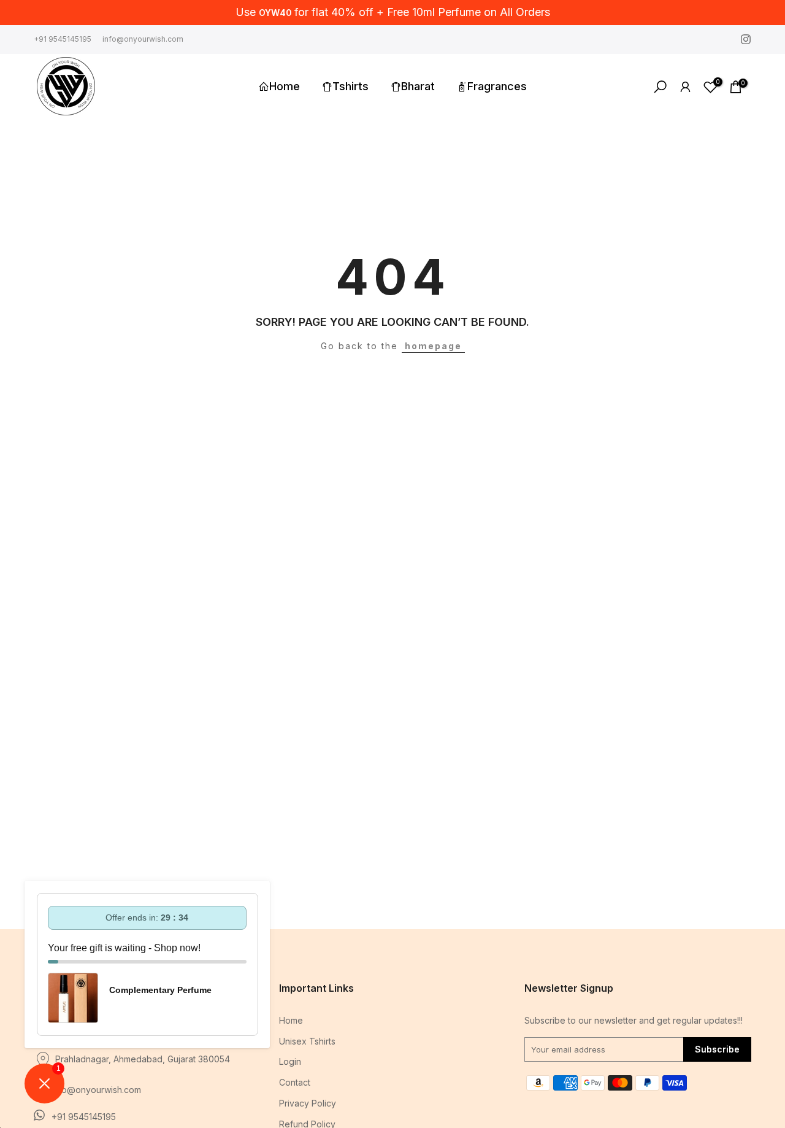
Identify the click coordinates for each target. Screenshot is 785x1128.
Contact (294, 1082)
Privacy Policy (307, 1103)
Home (284, 86)
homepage (433, 346)
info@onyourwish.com (142, 38)
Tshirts (350, 86)
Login (290, 1061)
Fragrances (497, 86)
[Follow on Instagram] (745, 39)
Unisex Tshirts (307, 1041)
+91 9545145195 (62, 38)
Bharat (418, 86)
